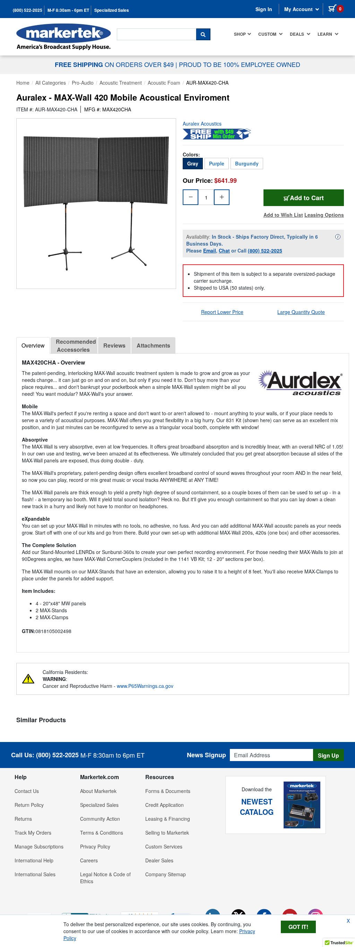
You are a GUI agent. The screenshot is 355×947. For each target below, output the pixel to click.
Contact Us (27, 790)
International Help (34, 860)
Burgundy (247, 163)
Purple (216, 163)
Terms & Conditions (101, 832)
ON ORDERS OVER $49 (115, 64)
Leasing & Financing (167, 818)
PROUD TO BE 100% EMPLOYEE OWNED (239, 64)
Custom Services (163, 846)
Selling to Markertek (167, 832)
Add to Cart (317, 197)
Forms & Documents (167, 790)
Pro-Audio (83, 82)
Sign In (264, 9)
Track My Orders (33, 832)
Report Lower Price (222, 311)
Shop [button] (240, 34)
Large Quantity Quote (301, 311)
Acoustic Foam (164, 82)
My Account (299, 9)
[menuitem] (243, 34)
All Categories (50, 82)
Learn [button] (325, 34)
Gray (192, 163)
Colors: (191, 154)
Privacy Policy (95, 846)
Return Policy (29, 804)
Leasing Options (324, 214)
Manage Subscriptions (39, 846)
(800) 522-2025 (27, 10)
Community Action (100, 818)
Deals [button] (297, 34)
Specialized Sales (111, 10)
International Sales (35, 874)
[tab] (33, 345)
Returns (23, 818)
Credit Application (164, 804)
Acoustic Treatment (120, 82)
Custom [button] (267, 34)
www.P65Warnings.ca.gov (145, 685)
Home (22, 82)
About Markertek (98, 790)
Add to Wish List (283, 214)
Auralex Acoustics (202, 123)
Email (209, 250)
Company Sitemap (165, 874)
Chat (224, 250)
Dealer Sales (159, 860)
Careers (89, 860)
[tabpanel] (183, 500)
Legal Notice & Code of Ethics (105, 878)
